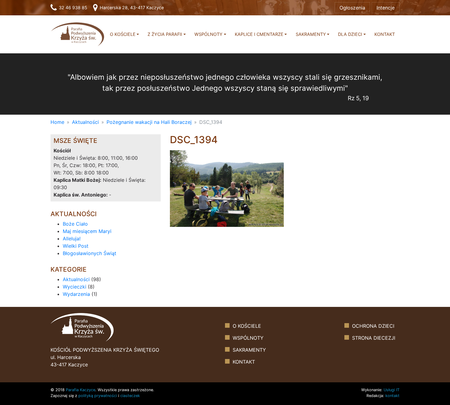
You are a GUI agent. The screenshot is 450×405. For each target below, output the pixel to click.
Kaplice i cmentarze (259, 34)
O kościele (123, 34)
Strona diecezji (373, 338)
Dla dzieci (350, 34)
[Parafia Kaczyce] (77, 33)
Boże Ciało (75, 224)
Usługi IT (391, 390)
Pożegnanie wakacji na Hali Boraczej (149, 122)
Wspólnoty (208, 34)
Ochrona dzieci (373, 326)
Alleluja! (72, 238)
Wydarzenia (76, 294)
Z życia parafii (165, 34)
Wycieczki (74, 287)
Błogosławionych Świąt (89, 253)
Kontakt (384, 34)
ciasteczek (130, 395)
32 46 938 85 (72, 7)
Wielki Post (75, 246)
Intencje (386, 8)
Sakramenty (311, 34)
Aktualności (85, 122)
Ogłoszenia (352, 8)
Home (57, 122)
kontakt (392, 395)
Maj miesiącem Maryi (87, 231)
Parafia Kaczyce (80, 390)
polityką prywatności (97, 395)
